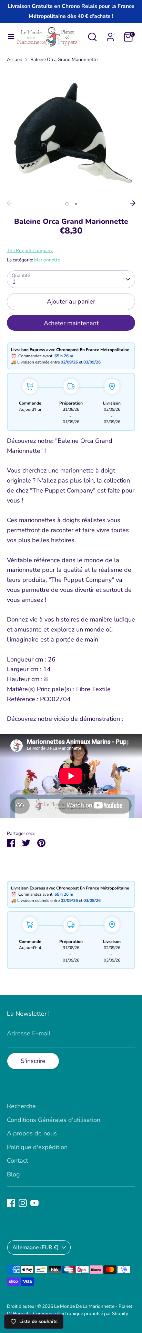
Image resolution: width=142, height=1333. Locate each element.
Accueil (14, 59)
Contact (17, 1160)
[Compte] (110, 35)
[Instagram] (23, 1203)
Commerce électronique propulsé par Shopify (80, 1313)
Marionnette (47, 260)
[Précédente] (9, 203)
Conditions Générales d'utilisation (53, 1120)
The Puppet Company (30, 250)
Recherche (21, 1106)
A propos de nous (32, 1133)
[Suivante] (132, 203)
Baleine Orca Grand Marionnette (64, 59)
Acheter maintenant (71, 323)
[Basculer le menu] (8, 37)
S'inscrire (33, 1061)
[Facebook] (11, 1203)
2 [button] (76, 204)
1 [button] (67, 204)
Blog (13, 1174)
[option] (71, 133)
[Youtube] (34, 1203)
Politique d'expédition (37, 1147)
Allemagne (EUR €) (35, 1247)
